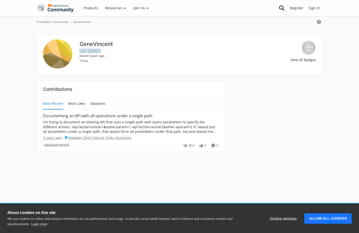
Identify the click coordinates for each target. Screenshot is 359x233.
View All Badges (303, 60)
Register (296, 8)
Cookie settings (283, 218)
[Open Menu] (319, 22)
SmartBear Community (52, 22)
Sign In (314, 8)
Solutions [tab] (97, 103)
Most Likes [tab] (76, 103)
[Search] (282, 8)
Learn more (39, 224)
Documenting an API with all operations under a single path (97, 115)
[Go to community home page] (55, 8)
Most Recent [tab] (53, 103)
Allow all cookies (328, 218)
